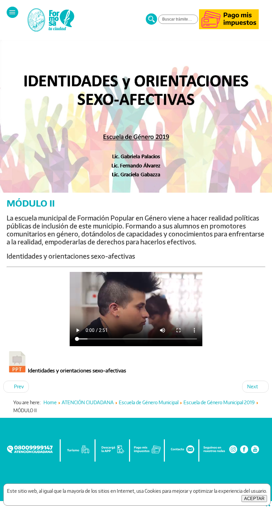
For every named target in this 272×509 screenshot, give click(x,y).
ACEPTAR (254, 498)
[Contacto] (182, 452)
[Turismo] (78, 452)
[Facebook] (244, 452)
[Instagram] (233, 452)
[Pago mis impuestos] (229, 27)
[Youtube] (255, 452)
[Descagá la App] (112, 452)
